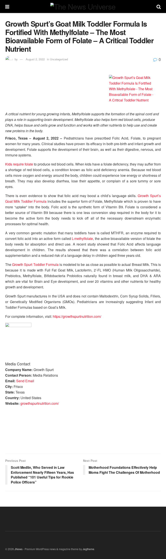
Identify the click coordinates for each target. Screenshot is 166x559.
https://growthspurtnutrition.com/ (77, 316)
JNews (18, 549)
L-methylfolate (82, 238)
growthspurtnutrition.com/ (39, 403)
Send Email (25, 380)
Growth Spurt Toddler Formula (35, 264)
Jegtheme (88, 549)
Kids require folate (19, 164)
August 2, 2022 (35, 59)
